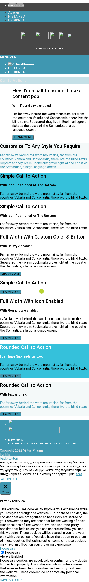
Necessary (12, 553)
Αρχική (13, 12)
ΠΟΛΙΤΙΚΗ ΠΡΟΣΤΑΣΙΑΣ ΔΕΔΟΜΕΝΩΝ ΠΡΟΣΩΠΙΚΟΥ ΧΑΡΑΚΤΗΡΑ (42, 443)
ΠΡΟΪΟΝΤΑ (16, 20)
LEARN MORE (23, 137)
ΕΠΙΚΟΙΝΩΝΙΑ (56, 48)
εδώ (79, 474)
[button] (9, 57)
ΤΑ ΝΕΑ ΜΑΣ (41, 48)
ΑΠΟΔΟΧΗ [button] (9, 479)
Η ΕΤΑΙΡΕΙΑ (16, 16)
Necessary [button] (8, 548)
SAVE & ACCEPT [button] (12, 580)
